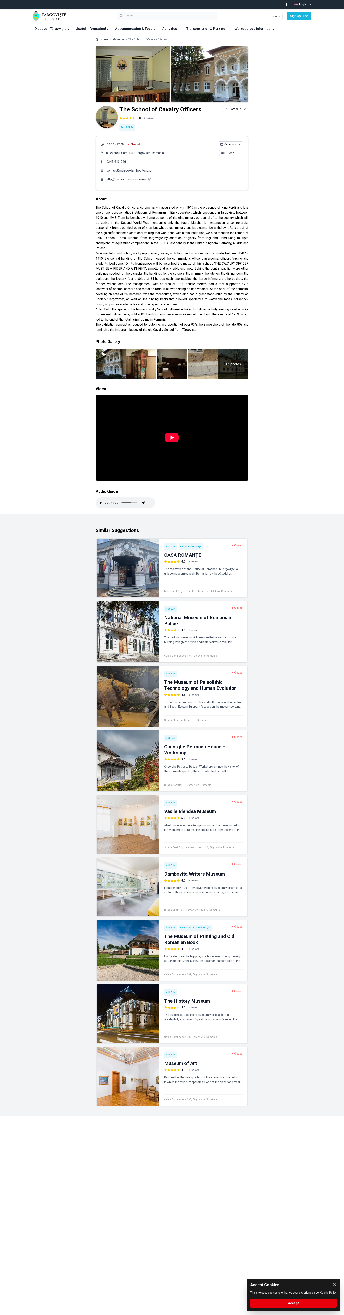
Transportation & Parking (206, 29)
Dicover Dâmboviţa (191, 546)
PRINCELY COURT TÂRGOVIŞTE (195, 928)
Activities (170, 29)
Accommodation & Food (134, 29)
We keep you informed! (253, 29)
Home (104, 39)
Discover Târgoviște (51, 29)
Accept (293, 1303)
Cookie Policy (328, 1292)
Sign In (275, 16)
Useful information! (91, 29)
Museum (118, 39)
